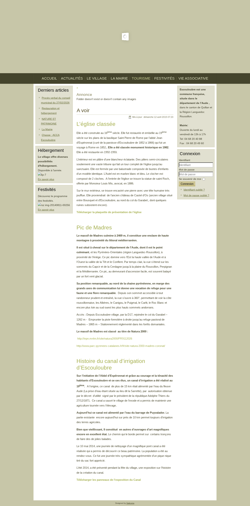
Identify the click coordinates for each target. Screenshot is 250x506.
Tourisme (141, 78)
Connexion (187, 183)
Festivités (164, 78)
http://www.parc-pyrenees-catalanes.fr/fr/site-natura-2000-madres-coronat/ (121, 345)
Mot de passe (187, 169)
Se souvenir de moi (190, 178)
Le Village (97, 78)
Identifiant (184, 160)
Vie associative (193, 78)
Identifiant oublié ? (194, 189)
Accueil (49, 78)
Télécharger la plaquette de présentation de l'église (109, 212)
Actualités (72, 78)
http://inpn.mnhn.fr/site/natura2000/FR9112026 (104, 338)
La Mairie (119, 78)
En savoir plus (46, 179)
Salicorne (130, 503)
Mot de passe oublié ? (196, 195)
